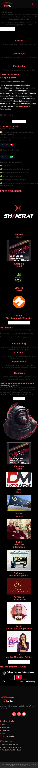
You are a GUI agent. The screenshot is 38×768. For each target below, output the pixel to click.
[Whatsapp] (14, 714)
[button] (32, 4)
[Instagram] (19, 714)
